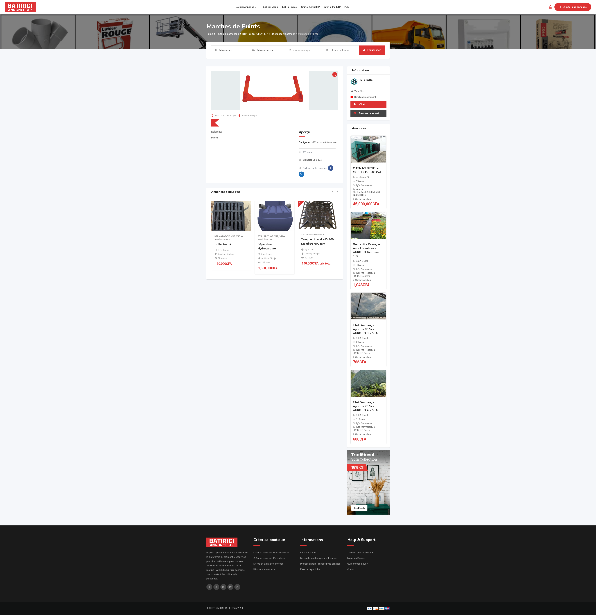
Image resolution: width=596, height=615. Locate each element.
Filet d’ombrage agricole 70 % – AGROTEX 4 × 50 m (365, 406)
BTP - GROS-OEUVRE (224, 236)
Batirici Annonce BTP (247, 7)
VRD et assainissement (324, 142)
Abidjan (245, 115)
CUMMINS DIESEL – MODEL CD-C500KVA (367, 170)
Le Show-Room (308, 552)
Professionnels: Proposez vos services (320, 563)
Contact (351, 569)
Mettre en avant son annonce (268, 563)
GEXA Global (362, 261)
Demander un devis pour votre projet (318, 558)
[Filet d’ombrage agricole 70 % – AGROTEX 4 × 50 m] (368, 383)
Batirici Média (270, 7)
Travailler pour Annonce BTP (361, 552)
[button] (333, 192)
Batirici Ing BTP (332, 7)
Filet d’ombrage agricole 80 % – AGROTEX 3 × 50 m (365, 329)
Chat (362, 104)
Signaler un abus (312, 159)
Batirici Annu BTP (310, 7)
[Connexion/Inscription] (550, 7)
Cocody (308, 253)
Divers (367, 276)
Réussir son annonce (264, 569)
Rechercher (374, 50)
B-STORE (366, 80)
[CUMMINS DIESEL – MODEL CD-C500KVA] (368, 148)
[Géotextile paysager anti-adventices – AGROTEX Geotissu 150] (368, 224)
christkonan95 (363, 177)
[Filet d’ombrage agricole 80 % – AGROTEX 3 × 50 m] (368, 305)
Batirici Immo (289, 7)
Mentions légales (356, 558)
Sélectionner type (301, 50)
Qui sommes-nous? (357, 563)
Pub (346, 7)
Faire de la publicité (310, 569)
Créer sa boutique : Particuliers (269, 558)
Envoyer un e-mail (368, 113)
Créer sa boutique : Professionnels (271, 552)
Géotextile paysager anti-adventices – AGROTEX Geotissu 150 (366, 250)
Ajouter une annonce (575, 7)
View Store (359, 91)
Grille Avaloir (223, 244)
